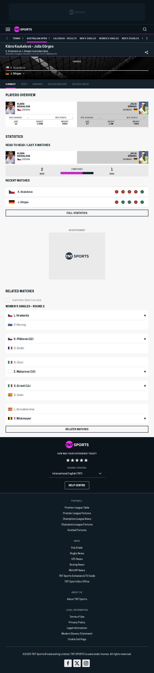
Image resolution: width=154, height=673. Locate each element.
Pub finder (77, 547)
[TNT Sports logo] (23, 29)
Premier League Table (77, 507)
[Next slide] (146, 38)
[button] (8, 29)
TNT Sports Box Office (77, 581)
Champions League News (77, 518)
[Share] (146, 52)
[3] (77, 460)
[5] (86, 460)
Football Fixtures (77, 530)
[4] (81, 460)
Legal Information (77, 627)
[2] (72, 460)
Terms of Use (77, 616)
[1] (68, 460)
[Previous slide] (7, 38)
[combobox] (77, 474)
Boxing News (77, 564)
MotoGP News (77, 570)
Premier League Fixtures (77, 513)
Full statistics (77, 213)
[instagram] (86, 663)
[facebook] (68, 663)
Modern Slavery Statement (77, 633)
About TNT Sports (77, 599)
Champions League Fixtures (77, 524)
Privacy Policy (77, 622)
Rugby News (77, 553)
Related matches (77, 429)
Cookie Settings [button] (77, 639)
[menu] (144, 29)
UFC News (77, 558)
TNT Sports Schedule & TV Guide (77, 575)
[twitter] (77, 663)
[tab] (11, 84)
